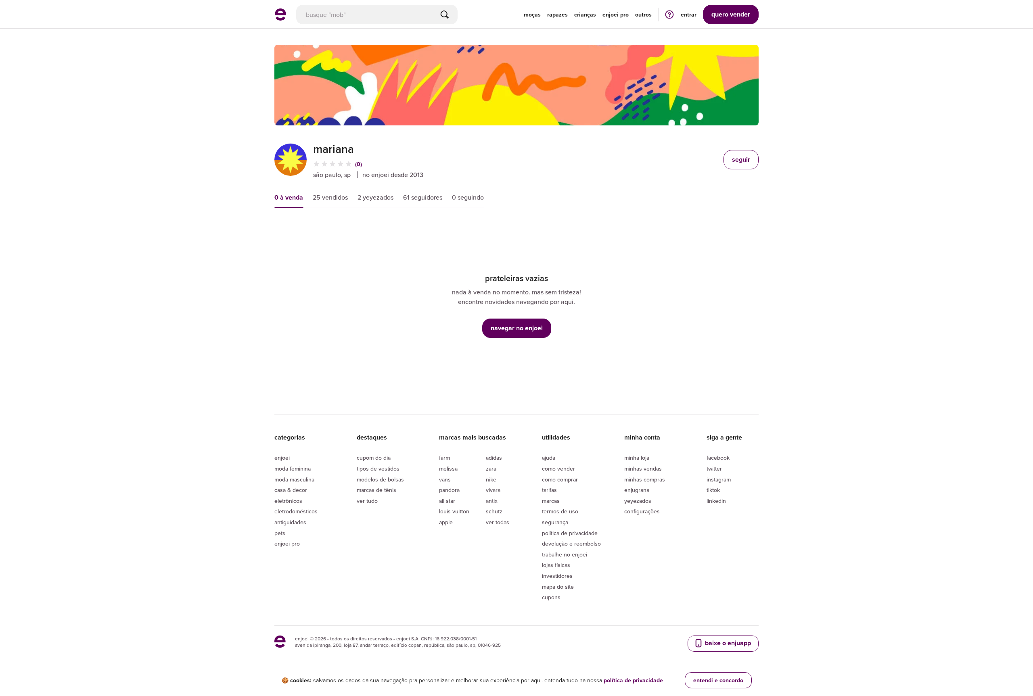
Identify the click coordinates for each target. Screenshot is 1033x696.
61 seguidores (422, 197)
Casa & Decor (290, 490)
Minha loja (636, 458)
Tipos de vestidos (378, 469)
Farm (444, 458)
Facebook (718, 458)
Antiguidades (290, 522)
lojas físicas (556, 565)
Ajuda (548, 458)
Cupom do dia (374, 458)
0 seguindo (468, 197)
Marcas (551, 501)
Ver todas (497, 522)
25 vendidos (330, 197)
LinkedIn (716, 501)
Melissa (448, 469)
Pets (279, 533)
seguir (741, 159)
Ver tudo (367, 501)
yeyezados (637, 501)
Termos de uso (560, 511)
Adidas (494, 458)
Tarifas (549, 490)
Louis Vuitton (454, 511)
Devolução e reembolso (571, 544)
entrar (688, 14)
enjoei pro (615, 14)
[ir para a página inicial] (280, 18)
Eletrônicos (288, 501)
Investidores (557, 576)
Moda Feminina (292, 469)
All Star (447, 501)
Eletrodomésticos (296, 511)
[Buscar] (445, 14)
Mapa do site (558, 587)
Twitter (714, 469)
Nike (491, 479)
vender (730, 14)
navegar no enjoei (517, 328)
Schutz (494, 511)
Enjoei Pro (287, 544)
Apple (446, 522)
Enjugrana (636, 490)
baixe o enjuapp (727, 643)
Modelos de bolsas (380, 479)
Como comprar (560, 479)
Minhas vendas (643, 469)
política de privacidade (633, 680)
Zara (491, 469)
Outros (643, 14)
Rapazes (557, 14)
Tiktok (713, 490)
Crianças (585, 14)
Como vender (558, 469)
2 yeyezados (375, 197)
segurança (555, 522)
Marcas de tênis (376, 490)
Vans (445, 479)
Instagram (719, 479)
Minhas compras (644, 479)
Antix (492, 501)
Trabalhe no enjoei (564, 554)
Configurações (642, 511)
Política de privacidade (570, 533)
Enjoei (282, 458)
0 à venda (288, 197)
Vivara (493, 490)
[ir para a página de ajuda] (669, 14)
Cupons (551, 597)
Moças (532, 14)
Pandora (449, 490)
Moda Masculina (294, 479)
